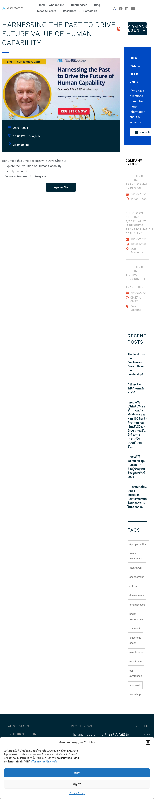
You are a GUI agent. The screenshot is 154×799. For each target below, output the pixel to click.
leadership (135, 628)
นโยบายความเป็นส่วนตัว (44, 761)
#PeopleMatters (138, 544)
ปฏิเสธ (77, 784)
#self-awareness (135, 556)
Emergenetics (137, 604)
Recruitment (135, 661)
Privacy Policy (77, 793)
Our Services (79, 5)
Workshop (135, 694)
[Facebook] (120, 8)
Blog (97, 5)
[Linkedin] (126, 8)
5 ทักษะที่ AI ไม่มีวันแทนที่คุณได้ (136, 388)
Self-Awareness (135, 673)
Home (42, 5)
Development (136, 595)
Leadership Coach (135, 640)
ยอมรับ (77, 773)
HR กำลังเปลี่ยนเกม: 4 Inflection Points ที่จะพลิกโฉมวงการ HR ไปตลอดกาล (137, 497)
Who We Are (56, 5)
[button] (148, 742)
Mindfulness (136, 652)
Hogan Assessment (136, 616)
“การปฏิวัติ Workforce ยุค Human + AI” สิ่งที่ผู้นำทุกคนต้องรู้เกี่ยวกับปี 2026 (136, 466)
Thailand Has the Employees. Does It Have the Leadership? (136, 364)
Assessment (136, 576)
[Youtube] (132, 8)
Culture (133, 586)
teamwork (135, 685)
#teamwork (135, 567)
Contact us (90, 11)
